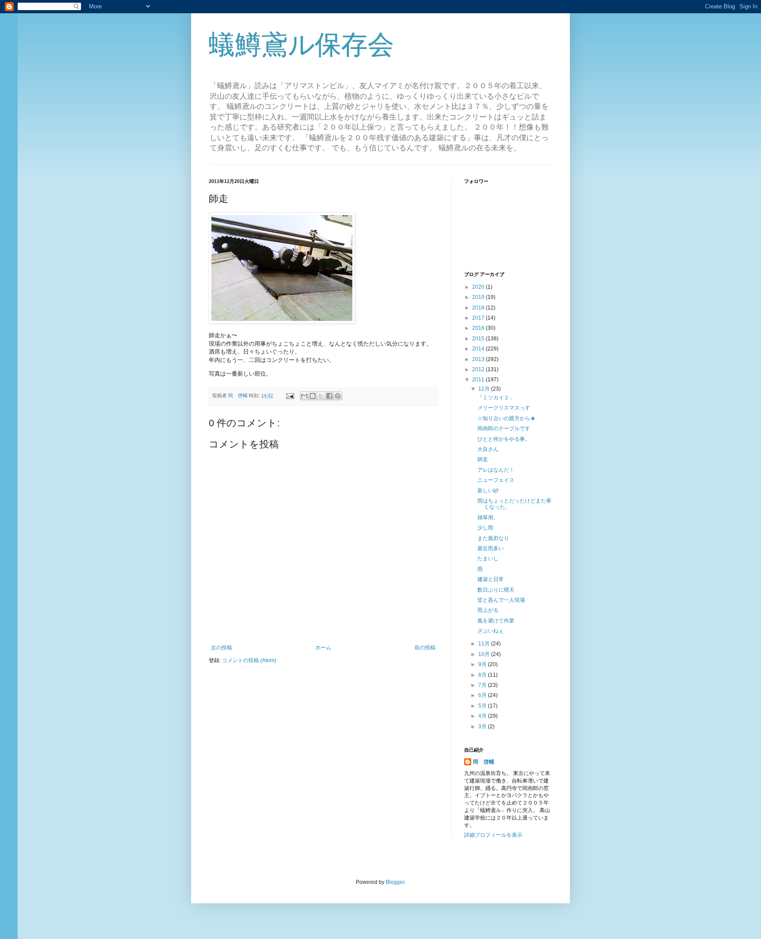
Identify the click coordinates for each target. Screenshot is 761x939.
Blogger (395, 882)
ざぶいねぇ (490, 631)
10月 (484, 654)
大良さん (488, 449)
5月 (483, 706)
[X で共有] (321, 395)
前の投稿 (425, 648)
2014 (479, 349)
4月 (483, 716)
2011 (479, 379)
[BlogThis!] (312, 395)
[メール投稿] (290, 395)
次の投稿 (221, 648)
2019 (479, 297)
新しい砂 (488, 491)
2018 (479, 308)
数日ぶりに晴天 (495, 590)
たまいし (488, 558)
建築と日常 (490, 579)
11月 (484, 644)
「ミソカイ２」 (495, 398)
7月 (483, 685)
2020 (479, 287)
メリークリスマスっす (503, 408)
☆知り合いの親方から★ (506, 418)
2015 (479, 338)
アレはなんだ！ (495, 470)
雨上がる (488, 610)
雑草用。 (488, 517)
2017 (479, 318)
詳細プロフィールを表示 (493, 835)
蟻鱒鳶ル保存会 (301, 45)
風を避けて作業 (495, 621)
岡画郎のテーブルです (503, 428)
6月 (483, 695)
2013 (479, 359)
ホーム (323, 648)
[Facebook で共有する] (329, 395)
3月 (483, 726)
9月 (483, 664)
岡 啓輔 (483, 762)
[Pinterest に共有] (337, 395)
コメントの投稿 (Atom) (249, 660)
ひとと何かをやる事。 (503, 439)
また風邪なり (493, 538)
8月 (483, 675)
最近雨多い (490, 548)
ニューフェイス (495, 480)
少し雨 (485, 528)
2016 (479, 328)
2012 (479, 369)
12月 (484, 389)
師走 (482, 459)
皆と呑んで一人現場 (501, 600)
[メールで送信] (304, 395)
